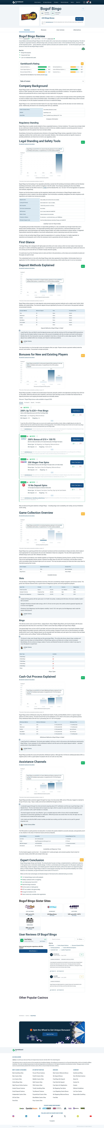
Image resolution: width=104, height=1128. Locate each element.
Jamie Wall (26, 38)
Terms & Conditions (23, 1126)
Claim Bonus (76, 411)
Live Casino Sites (17, 1079)
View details (47, 14)
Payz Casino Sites (37, 1100)
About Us (78, 2)
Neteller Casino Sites (38, 1079)
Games (72, 2)
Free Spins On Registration (60, 1085)
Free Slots (15, 1100)
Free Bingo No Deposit (59, 1079)
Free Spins (56, 2)
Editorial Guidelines (78, 1088)
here (46, 74)
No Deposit (26, 402)
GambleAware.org (49, 22)
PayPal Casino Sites (38, 1076)
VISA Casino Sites (37, 1085)
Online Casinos (37, 2)
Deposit (32, 402)
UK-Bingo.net (52, 911)
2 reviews (57, 14)
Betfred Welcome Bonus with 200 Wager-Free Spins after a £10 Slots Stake (45, 464)
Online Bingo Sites (17, 1082)
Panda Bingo (30, 925)
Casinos (27, 1015)
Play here (78, 19)
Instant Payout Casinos (18, 1088)
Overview (27, 30)
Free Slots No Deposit (58, 1082)
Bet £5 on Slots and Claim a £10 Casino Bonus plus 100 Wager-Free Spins (45, 441)
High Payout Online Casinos (19, 1085)
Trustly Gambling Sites (39, 1088)
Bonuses (43, 30)
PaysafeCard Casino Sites (40, 1094)
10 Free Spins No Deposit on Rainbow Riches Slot (39, 487)
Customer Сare (56, 72)
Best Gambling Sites (17, 1073)
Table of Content (25, 81)
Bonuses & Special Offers (25, 72)
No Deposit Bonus (58, 1076)
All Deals (21, 402)
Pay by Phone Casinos (39, 1073)
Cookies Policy (31, 1126)
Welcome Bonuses (64, 2)
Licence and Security (24, 66)
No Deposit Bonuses (47, 2)
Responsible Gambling (79, 1094)
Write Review (32, 951)
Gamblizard (21, 1015)
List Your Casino (77, 1091)
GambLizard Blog (78, 1073)
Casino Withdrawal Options (58, 69)
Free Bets (55, 1097)
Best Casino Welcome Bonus (60, 1073)
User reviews (60, 30)
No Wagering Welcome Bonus (61, 1094)
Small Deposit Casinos (18, 1091)
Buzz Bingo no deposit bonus (39, 497)
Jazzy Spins (74, 911)
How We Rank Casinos (79, 1076)
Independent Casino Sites (19, 1094)
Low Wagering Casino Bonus (60, 1091)
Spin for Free (50, 1034)
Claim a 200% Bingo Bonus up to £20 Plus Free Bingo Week (34, 413)
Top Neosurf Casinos (38, 1091)
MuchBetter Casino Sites (39, 1097)
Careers (75, 1085)
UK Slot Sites (15, 1097)
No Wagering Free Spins (59, 1088)
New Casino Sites (17, 1076)
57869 (45, 187)
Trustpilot (52, 1121)
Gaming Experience (57, 66)
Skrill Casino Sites (37, 1082)
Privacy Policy (15, 1126)
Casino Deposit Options (25, 69)
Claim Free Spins (76, 462)
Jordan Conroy (50, 38)
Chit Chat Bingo (30, 911)
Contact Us (76, 1082)
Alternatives (77, 30)
